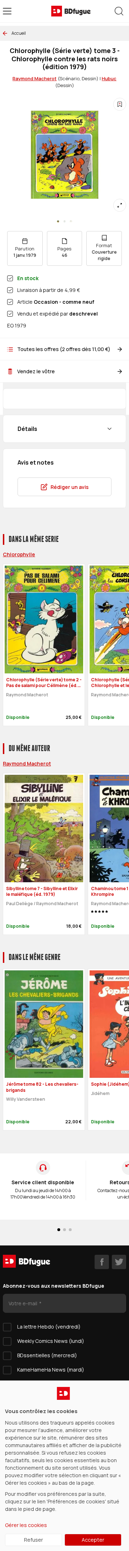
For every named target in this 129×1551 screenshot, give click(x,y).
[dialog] (64, 1465)
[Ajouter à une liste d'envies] (119, 104)
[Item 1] (64, 221)
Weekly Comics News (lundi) (50, 1341)
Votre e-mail (23, 1303)
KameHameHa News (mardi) (50, 1369)
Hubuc (109, 78)
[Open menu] (7, 11)
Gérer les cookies (26, 1525)
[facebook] (102, 1262)
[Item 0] (58, 221)
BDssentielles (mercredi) (47, 1355)
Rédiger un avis (70, 487)
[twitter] (119, 1262)
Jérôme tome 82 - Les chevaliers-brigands (42, 1087)
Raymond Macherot (35, 78)
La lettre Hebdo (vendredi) (49, 1326)
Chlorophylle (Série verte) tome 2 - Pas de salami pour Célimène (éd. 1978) (44, 686)
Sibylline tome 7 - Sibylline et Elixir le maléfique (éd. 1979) (42, 891)
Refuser (33, 1539)
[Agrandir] (119, 205)
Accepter (93, 1539)
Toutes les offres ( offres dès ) (63, 349)
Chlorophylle (19, 554)
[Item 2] (71, 221)
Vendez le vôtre (36, 371)
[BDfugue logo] (71, 11)
